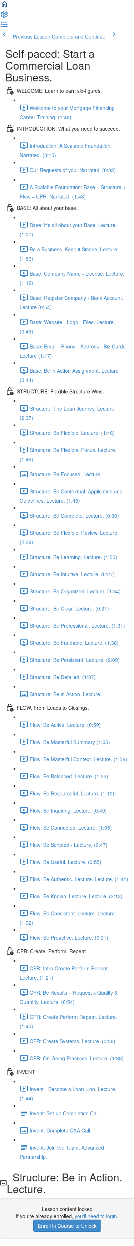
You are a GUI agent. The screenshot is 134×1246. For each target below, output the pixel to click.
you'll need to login (96, 1216)
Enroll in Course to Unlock (67, 1225)
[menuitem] (4, 16)
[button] (4, 6)
